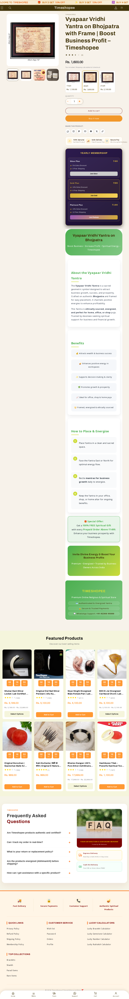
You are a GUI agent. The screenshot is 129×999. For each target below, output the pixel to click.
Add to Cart (49, 715)
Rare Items (12, 975)
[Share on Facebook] (91, 131)
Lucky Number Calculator (98, 939)
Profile (50, 944)
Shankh (10, 965)
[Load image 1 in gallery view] (13, 75)
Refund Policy (13, 933)
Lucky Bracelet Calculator (98, 928)
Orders (50, 939)
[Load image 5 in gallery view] (39, 75)
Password (51, 933)
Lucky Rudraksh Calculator (99, 944)
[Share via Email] (85, 131)
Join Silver (94, 174)
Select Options (17, 714)
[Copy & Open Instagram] (73, 131)
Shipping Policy (13, 939)
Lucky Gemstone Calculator (99, 933)
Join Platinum (94, 217)
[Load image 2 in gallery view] (26, 75)
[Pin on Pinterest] (79, 131)
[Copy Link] (102, 131)
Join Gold (94, 195)
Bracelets (11, 960)
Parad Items (12, 970)
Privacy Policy (13, 928)
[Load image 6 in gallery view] (53, 75)
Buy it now (94, 119)
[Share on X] (96, 131)
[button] (5, 8)
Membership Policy (15, 944)
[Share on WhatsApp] (67, 131)
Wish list (51, 928)
